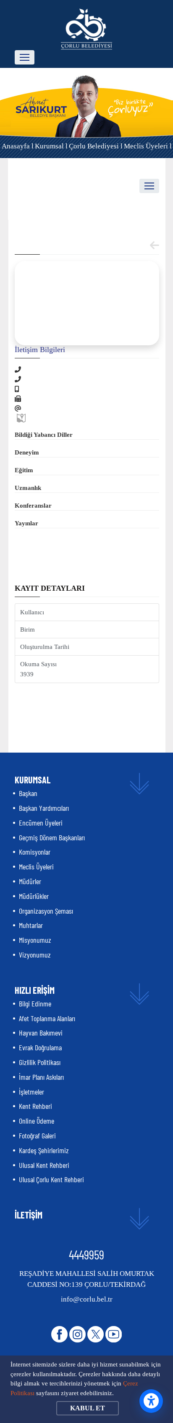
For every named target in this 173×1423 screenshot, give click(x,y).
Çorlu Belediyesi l (96, 146)
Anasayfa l (18, 146)
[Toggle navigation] (24, 57)
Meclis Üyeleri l (148, 146)
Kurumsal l (51, 146)
